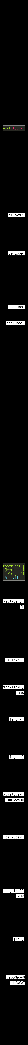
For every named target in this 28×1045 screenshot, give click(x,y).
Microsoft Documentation (14, 1031)
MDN (21, 372)
